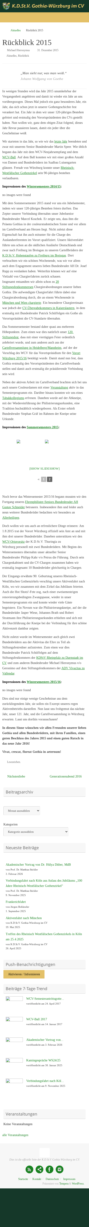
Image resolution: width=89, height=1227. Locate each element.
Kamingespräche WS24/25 (43, 1060)
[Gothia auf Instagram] (59, 1169)
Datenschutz (52, 1179)
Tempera (63, 1183)
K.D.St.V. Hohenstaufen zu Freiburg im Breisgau (34, 255)
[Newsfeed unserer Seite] (29, 1169)
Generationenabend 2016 (66, 776)
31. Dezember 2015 (47, 50)
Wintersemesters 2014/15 (44, 186)
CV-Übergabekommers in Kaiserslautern (48, 308)
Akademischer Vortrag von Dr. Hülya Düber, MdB (38, 864)
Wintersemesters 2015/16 (44, 682)
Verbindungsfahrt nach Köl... (45, 1081)
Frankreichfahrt (16, 902)
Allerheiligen (10, 517)
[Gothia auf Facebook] (49, 1169)
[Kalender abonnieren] (39, 1169)
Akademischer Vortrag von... (44, 1040)
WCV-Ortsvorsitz (13, 541)
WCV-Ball (9, 157)
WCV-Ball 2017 (36, 1019)
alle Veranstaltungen (15, 1135)
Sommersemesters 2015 (42, 427)
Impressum (69, 1179)
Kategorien (10, 824)
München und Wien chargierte (21, 302)
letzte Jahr (60, 141)
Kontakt (36, 1179)
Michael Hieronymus (18, 50)
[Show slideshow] (44, 468)
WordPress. (78, 1183)
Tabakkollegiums (13, 398)
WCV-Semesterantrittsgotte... (45, 998)
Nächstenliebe (15, 776)
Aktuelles (15, 30)
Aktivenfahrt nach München (24, 918)
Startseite (23, 1179)
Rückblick (23, 55)
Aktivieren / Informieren (24, 974)
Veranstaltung (59, 387)
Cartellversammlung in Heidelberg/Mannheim (31, 347)
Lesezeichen (13, 762)
